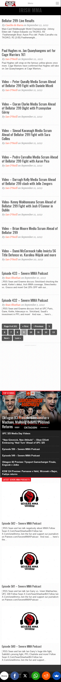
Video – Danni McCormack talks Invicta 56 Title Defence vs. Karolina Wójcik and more (29, 253)
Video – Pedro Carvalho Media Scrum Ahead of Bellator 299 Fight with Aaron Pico (30, 159)
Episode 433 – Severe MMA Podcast (25, 273)
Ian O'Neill (11, 59)
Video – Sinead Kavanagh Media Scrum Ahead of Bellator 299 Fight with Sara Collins (27, 134)
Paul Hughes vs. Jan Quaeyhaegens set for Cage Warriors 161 (29, 52)
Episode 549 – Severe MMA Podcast (21, 455)
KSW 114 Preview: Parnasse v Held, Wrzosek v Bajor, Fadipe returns (29, 472)
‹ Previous (38, 326)
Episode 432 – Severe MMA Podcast (25, 300)
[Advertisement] (30, 367)
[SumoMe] (56, 676)
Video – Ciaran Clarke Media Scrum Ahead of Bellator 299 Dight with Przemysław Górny (29, 108)
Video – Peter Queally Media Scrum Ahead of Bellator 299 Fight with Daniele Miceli (29, 83)
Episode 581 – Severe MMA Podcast (21, 586)
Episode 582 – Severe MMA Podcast (21, 523)
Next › (7, 338)
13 (53, 332)
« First (25, 326)
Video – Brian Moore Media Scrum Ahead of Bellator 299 (30, 230)
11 (38, 332)
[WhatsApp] (35, 676)
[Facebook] (14, 676)
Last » (18, 338)
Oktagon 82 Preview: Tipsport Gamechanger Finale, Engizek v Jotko (29, 463)
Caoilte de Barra (14, 25)
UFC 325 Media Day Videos (16, 433)
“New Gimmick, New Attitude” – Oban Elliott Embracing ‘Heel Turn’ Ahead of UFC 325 (25, 441)
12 (46, 332)
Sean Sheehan (12, 278)
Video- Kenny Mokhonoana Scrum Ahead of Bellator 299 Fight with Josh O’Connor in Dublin (29, 206)
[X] (25, 676)
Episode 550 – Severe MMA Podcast (21, 449)
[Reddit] (46, 676)
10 (31, 332)
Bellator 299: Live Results (18, 21)
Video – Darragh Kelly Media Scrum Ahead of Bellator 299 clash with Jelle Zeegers (29, 181)
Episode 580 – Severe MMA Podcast (22, 646)
